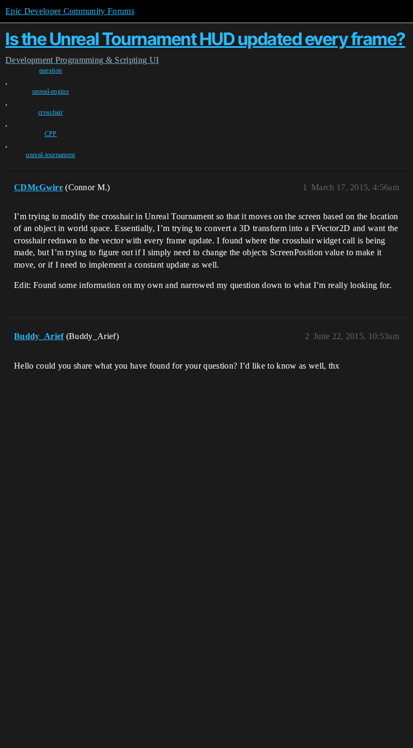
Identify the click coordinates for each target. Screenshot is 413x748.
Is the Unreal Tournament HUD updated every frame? (205, 38)
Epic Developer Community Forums (69, 11)
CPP (51, 134)
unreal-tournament (50, 155)
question (50, 70)
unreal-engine (50, 91)
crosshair (50, 112)
